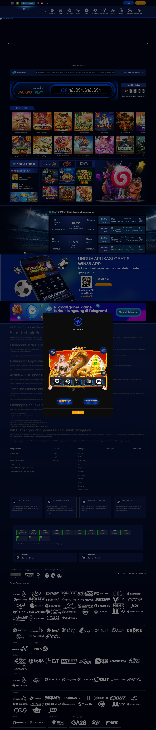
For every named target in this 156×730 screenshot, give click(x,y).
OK (78, 412)
